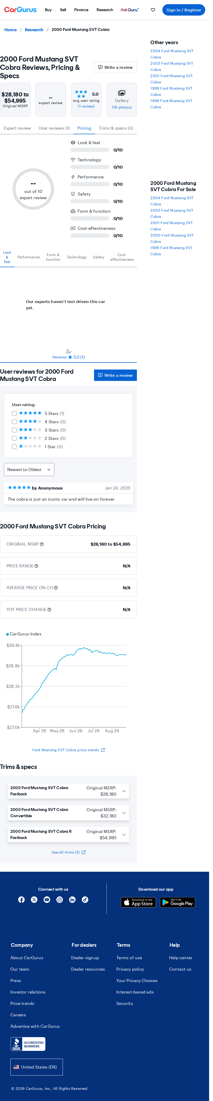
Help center (180, 957)
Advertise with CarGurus (35, 1026)
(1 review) (86, 106)
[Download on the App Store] (138, 903)
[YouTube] (47, 901)
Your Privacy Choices (137, 980)
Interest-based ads (135, 991)
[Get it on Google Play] (177, 903)
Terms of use (129, 957)
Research (34, 29)
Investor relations (28, 991)
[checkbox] (14, 413)
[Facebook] (21, 901)
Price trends (22, 1003)
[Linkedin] (72, 901)
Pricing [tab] (84, 127)
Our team (20, 968)
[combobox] (36, 1067)
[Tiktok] (85, 901)
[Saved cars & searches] (153, 10)
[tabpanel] (68, 302)
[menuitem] (48, 10)
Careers (18, 1014)
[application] (68, 683)
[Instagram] (59, 901)
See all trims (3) (66, 852)
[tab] (7, 257)
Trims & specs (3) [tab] (116, 127)
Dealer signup (85, 957)
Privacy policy (130, 968)
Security (124, 1003)
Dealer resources (88, 968)
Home (10, 29)
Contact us (180, 968)
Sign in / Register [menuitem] (184, 9)
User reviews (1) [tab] (54, 127)
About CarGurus (26, 957)
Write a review (118, 67)
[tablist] (68, 128)
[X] (34, 901)
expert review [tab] (17, 127)
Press (15, 980)
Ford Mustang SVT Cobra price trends (65, 750)
